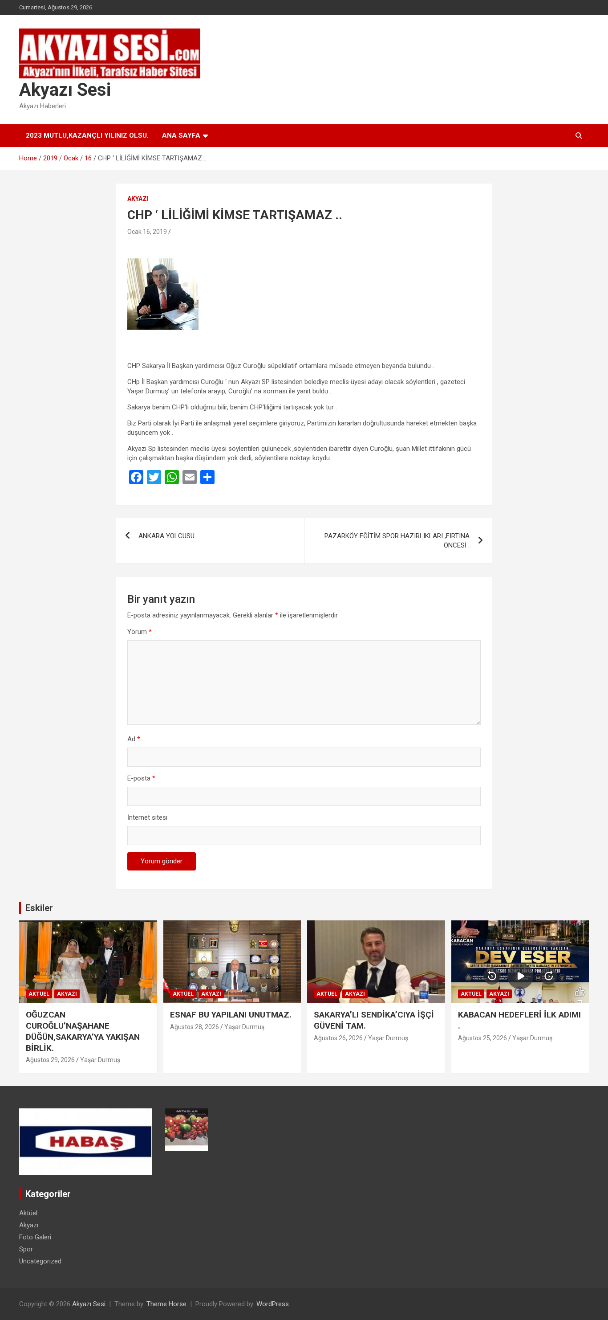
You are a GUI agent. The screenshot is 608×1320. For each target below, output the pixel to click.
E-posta (141, 778)
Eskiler (39, 908)
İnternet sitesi (147, 817)
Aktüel (38, 994)
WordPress (272, 1304)
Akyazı (138, 198)
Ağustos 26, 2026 (338, 1038)
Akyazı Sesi (65, 89)
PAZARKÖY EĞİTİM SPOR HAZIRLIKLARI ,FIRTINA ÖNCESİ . (397, 540)
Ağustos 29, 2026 (50, 1059)
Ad (133, 739)
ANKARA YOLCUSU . (168, 536)
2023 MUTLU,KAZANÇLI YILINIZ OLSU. (87, 135)
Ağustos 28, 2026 (194, 1026)
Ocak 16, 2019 (147, 231)
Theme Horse (166, 1304)
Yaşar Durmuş (100, 1059)
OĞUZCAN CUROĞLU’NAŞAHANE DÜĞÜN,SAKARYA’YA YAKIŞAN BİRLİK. (83, 1031)
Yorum (139, 632)
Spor (26, 1249)
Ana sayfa (181, 135)
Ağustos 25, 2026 (482, 1038)
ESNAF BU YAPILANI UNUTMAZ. (231, 1014)
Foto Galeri (35, 1237)
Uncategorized (40, 1261)
